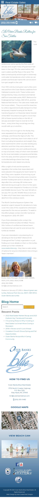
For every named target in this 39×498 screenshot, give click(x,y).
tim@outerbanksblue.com (19, 396)
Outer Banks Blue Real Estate (9, 10)
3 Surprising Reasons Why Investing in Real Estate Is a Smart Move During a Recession (20, 323)
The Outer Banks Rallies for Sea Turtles (18, 34)
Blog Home (10, 302)
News (26, 290)
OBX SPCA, (33, 293)
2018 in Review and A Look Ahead (18, 329)
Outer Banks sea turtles (10, 296)
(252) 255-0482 (20, 399)
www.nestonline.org (9, 248)
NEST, (26, 293)
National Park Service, (15, 293)
